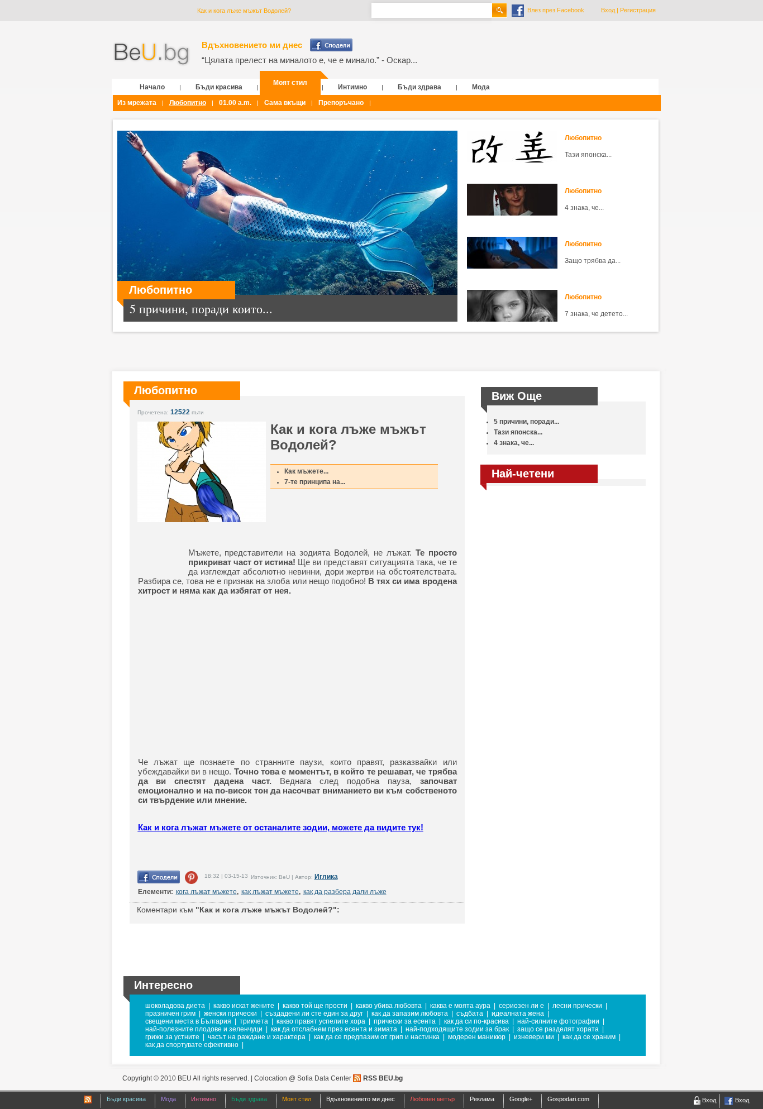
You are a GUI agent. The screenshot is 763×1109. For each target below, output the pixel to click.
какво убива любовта (389, 1006)
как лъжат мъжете (270, 892)
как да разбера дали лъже (345, 892)
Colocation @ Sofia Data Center (302, 1078)
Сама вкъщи (285, 103)
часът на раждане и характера (257, 1037)
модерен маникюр (477, 1037)
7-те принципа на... (314, 482)
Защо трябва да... (593, 261)
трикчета (254, 1021)
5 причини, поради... (526, 422)
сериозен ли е (521, 1006)
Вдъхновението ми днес (252, 45)
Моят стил (290, 83)
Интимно (352, 87)
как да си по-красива (476, 1021)
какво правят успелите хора (320, 1021)
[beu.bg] (151, 54)
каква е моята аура (460, 1006)
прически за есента (405, 1021)
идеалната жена (518, 1013)
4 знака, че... (584, 208)
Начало (152, 87)
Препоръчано (341, 103)
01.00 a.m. (235, 103)
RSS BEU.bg (383, 1078)
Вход (608, 10)
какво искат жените (243, 1006)
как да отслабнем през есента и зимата (334, 1029)
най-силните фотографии (558, 1021)
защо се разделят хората (558, 1029)
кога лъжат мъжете (206, 892)
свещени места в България (188, 1021)
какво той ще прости (315, 1006)
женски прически (230, 1013)
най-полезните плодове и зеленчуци (204, 1029)
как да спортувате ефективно (192, 1045)
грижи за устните (172, 1037)
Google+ (520, 1099)
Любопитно (187, 103)
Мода (481, 87)
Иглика (326, 877)
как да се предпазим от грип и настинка (377, 1037)
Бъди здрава (419, 87)
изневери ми (534, 1037)
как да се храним (589, 1037)
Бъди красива (218, 87)
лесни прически (577, 1006)
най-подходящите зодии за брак (457, 1029)
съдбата (469, 1013)
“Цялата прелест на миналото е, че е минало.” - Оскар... (309, 60)
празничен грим (170, 1013)
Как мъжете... (306, 471)
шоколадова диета (175, 1006)
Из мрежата (136, 103)
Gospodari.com (568, 1099)
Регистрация (638, 10)
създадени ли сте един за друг (314, 1013)
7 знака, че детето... (596, 314)
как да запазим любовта (409, 1013)
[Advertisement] (224, 676)
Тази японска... (588, 155)
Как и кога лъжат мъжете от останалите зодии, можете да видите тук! (280, 827)
